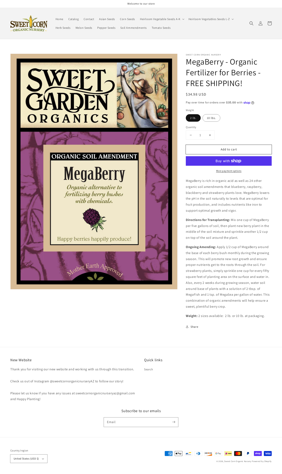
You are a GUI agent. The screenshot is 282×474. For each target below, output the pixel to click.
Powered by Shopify (262, 461)
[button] (161, 19)
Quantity (191, 127)
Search (148, 369)
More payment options (229, 170)
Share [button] (194, 327)
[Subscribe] (173, 422)
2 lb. (193, 118)
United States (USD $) (26, 458)
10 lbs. (211, 118)
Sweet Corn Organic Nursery (237, 461)
